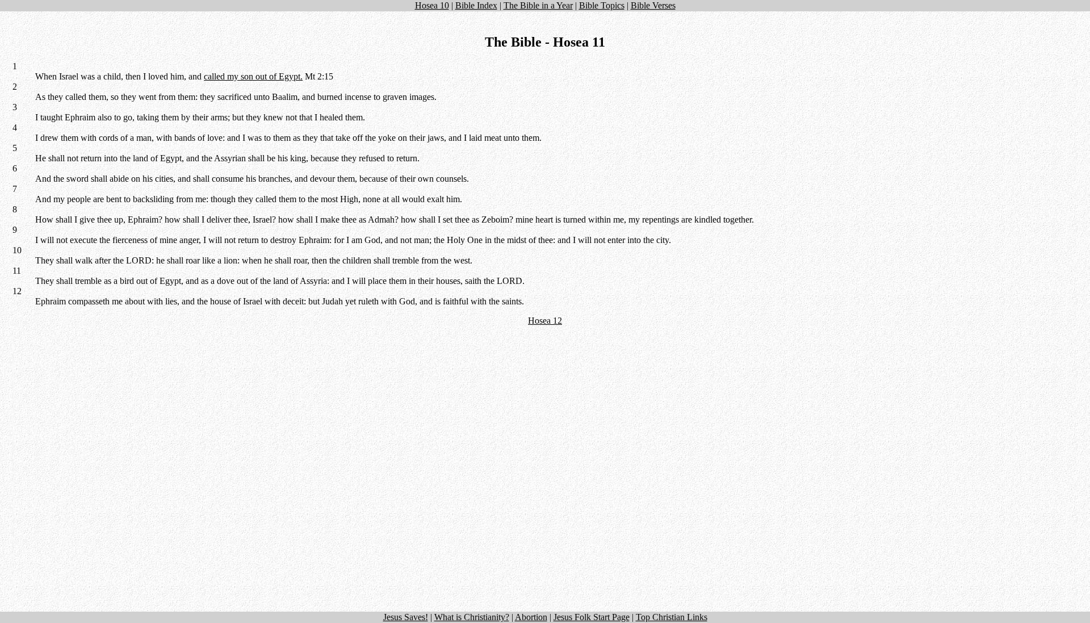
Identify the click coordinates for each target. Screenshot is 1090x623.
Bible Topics (601, 5)
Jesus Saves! (405, 617)
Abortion (531, 617)
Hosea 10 (432, 5)
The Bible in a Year (538, 5)
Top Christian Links (671, 617)
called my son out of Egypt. (253, 76)
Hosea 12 (545, 320)
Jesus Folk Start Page (592, 617)
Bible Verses (653, 5)
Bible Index (476, 5)
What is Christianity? (471, 617)
